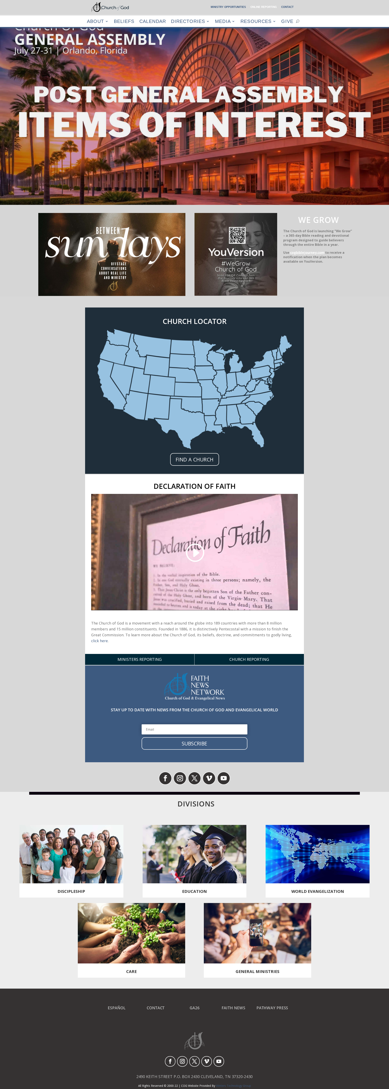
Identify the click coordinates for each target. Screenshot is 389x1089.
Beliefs (124, 21)
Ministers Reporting (140, 659)
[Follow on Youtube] (223, 778)
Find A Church (195, 459)
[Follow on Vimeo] (209, 778)
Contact (287, 7)
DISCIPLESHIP (71, 891)
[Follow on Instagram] (179, 778)
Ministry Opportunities (228, 7)
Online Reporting (263, 7)
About (95, 21)
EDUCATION (194, 891)
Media (223, 21)
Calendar (152, 21)
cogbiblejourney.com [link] (307, 252)
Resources (255, 21)
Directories (188, 21)
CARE (131, 971)
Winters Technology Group (233, 1086)
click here (99, 640)
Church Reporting (249, 659)
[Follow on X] (194, 778)
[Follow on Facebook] (165, 778)
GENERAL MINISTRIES (257, 971)
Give (287, 21)
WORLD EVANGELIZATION (317, 891)
